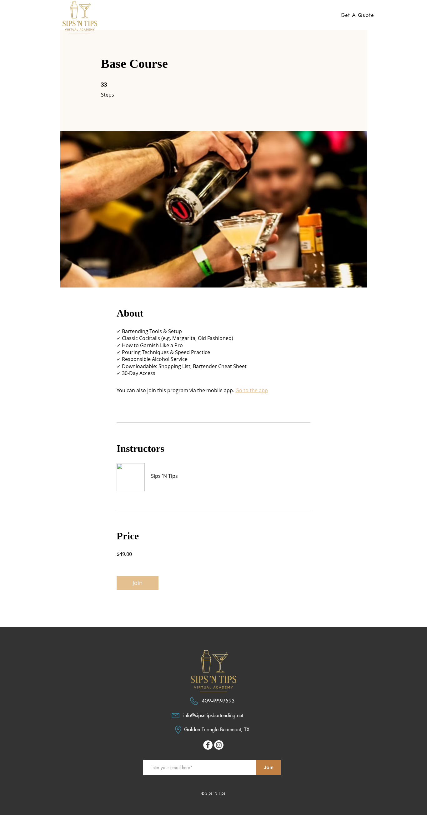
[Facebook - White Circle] (208, 745)
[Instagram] (219, 745)
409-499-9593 (218, 701)
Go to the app (251, 390)
